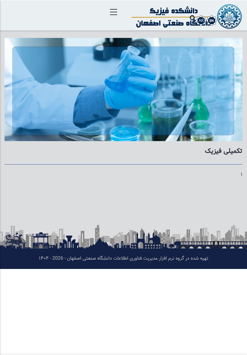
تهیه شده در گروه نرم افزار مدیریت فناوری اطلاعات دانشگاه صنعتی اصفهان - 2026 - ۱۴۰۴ (123, 258)
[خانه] (185, 15)
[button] (123, 42)
